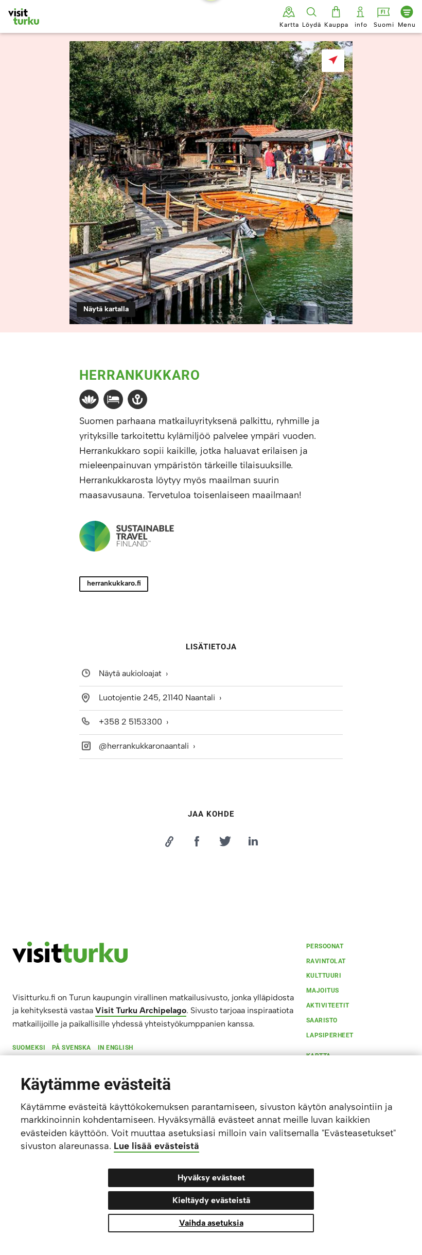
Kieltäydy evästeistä (211, 1200)
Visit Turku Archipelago (140, 1010)
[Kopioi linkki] (168, 841)
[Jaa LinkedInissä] (253, 841)
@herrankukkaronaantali (144, 746)
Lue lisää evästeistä (156, 1146)
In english (115, 1047)
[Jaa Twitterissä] (225, 841)
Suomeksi (28, 1047)
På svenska (71, 1047)
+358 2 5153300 (130, 722)
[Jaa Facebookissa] (197, 841)
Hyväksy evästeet (211, 1177)
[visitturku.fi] (70, 960)
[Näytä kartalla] (333, 60)
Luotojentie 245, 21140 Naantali (157, 697)
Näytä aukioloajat (130, 673)
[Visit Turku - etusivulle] (23, 16)
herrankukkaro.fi (114, 583)
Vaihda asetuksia (211, 1223)
